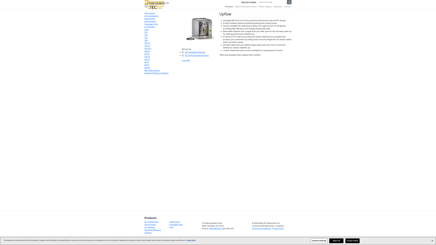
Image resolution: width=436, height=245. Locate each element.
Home (151, 3)
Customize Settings (319, 241)
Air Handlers (149, 227)
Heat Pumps (174, 222)
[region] (218, 241)
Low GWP (186, 60)
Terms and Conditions (261, 228)
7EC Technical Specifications (197, 55)
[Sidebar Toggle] (146, 6)
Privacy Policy (278, 228)
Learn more (191, 240)
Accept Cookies (352, 241)
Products (158, 3)
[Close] (432, 240)
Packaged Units (176, 224)
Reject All (336, 241)
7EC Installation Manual (195, 52)
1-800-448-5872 (214, 228)
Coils (164, 3)
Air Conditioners (151, 222)
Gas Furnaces (150, 224)
